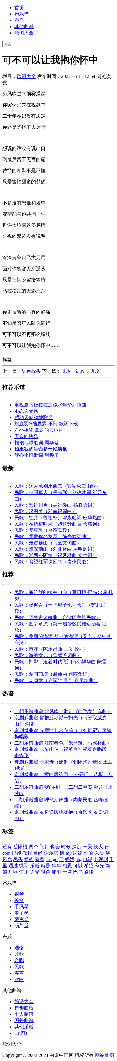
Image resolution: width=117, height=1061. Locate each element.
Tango (52, 859)
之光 (35, 871)
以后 (99, 853)
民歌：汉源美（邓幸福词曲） (45, 511)
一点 (67, 871)
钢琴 (19, 894)
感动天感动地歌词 (33, 417)
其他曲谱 (24, 26)
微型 (24, 865)
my (69, 853)
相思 (67, 865)
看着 (39, 859)
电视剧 (101, 859)
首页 (19, 7)
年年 (56, 865)
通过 (13, 865)
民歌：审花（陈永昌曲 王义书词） (51, 649)
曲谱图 (21, 1033)
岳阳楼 (20, 846)
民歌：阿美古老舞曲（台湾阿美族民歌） (57, 617)
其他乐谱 (24, 1026)
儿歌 (19, 954)
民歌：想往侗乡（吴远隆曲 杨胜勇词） (55, 505)
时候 (66, 846)
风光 (7, 859)
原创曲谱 (24, 1007)
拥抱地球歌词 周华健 (36, 442)
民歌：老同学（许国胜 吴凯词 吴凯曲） (56, 680)
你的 (88, 853)
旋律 (89, 871)
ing (79, 859)
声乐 (19, 20)
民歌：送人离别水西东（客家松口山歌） (57, 486)
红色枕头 (31, 371)
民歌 (19, 966)
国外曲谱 (24, 1020)
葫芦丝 (21, 925)
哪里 (56, 871)
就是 (45, 865)
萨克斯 (21, 919)
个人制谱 (24, 1014)
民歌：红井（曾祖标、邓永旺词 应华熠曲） (60, 517)
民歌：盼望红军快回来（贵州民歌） (52, 561)
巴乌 (78, 871)
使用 (24, 871)
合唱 (19, 960)
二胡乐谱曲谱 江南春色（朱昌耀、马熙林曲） (63, 742)
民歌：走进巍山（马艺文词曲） (48, 542)
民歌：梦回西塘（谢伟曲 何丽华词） (53, 674)
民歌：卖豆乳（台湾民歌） (43, 530)
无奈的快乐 (26, 436)
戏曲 (19, 979)
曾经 (38, 853)
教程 (27, 853)
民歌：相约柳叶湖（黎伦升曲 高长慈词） (58, 523)
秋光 (99, 865)
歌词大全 (24, 32)
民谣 (77, 853)
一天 (87, 846)
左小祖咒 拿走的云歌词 (39, 430)
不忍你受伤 (26, 411)
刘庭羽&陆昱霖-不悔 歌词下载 (46, 423)
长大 (98, 846)
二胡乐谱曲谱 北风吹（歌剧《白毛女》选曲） (63, 711)
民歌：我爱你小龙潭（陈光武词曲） (52, 536)
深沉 (77, 846)
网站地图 (104, 1055)
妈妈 (69, 859)
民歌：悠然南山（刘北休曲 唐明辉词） (55, 549)
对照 (13, 871)
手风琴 (21, 906)
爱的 (29, 859)
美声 (19, 973)
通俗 (19, 947)
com (6, 853)
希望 (89, 865)
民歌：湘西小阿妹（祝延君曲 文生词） (55, 555)
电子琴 (21, 913)
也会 (55, 846)
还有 (7, 846)
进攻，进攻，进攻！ (82, 371)
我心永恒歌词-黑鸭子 (36, 455)
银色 (45, 871)
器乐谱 (21, 13)
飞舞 (44, 846)
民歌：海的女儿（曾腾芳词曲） (48, 655)
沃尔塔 (51, 853)
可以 (78, 865)
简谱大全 (24, 1001)
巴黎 (16, 853)
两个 (33, 846)
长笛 (19, 900)
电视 (87, 859)
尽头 (18, 859)
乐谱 (35, 865)
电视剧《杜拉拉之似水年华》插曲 (50, 404)
